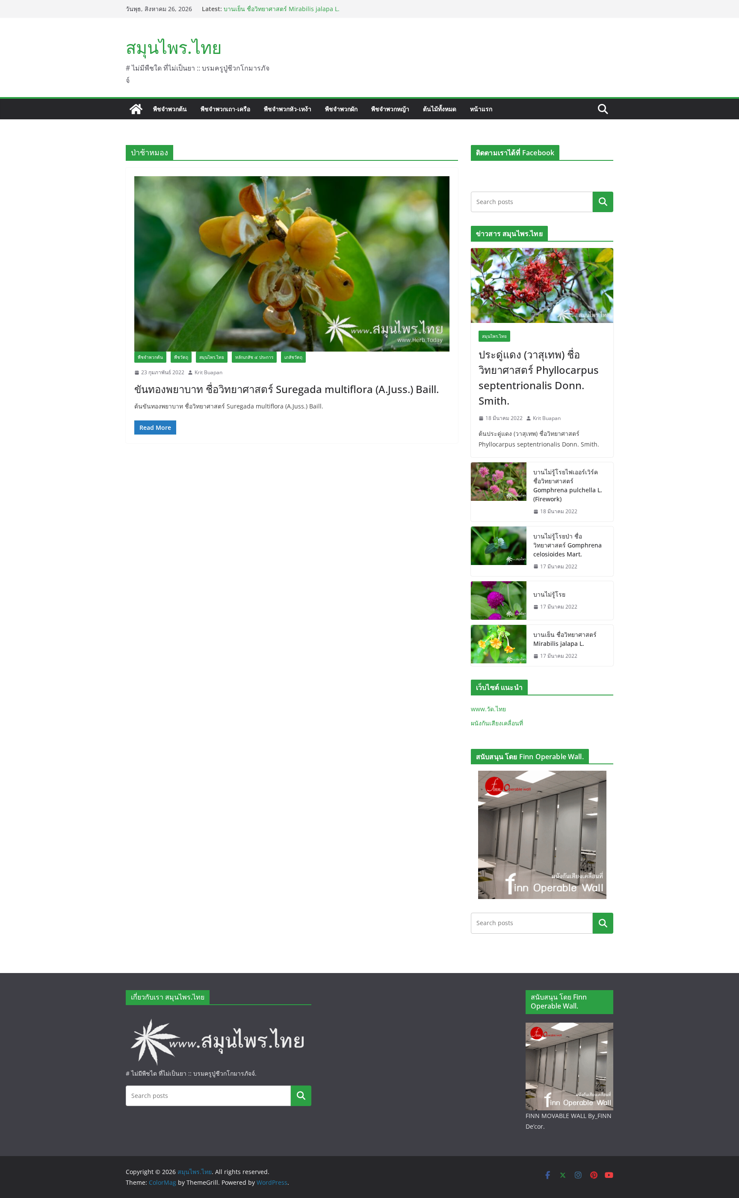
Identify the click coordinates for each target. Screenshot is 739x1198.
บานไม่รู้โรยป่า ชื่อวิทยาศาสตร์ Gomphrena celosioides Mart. (567, 545)
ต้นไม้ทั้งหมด (439, 109)
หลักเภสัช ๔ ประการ (254, 357)
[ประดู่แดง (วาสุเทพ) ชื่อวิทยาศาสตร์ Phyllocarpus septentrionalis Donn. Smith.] (542, 285)
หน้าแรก (481, 109)
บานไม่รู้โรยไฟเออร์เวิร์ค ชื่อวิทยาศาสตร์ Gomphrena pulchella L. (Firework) (567, 485)
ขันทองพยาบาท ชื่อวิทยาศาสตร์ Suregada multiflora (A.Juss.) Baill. (286, 389)
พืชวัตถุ (181, 357)
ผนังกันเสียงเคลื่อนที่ (497, 723)
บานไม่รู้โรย (240, 9)
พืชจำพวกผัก (341, 109)
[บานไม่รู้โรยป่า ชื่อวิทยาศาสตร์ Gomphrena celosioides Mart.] (498, 552)
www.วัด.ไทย (488, 709)
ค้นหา (603, 202)
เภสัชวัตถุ (293, 357)
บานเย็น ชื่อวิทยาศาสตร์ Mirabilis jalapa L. (565, 639)
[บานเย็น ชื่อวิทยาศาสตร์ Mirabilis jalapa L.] (498, 645)
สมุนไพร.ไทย (174, 47)
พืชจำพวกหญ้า (390, 109)
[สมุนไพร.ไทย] (136, 109)
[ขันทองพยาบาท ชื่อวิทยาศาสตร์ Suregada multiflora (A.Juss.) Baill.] (291, 264)
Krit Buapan (208, 372)
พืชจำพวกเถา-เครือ (225, 109)
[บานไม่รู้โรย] (498, 600)
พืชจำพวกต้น (170, 109)
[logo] (218, 1019)
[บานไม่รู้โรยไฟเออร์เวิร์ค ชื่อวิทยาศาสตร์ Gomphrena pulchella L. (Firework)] (498, 491)
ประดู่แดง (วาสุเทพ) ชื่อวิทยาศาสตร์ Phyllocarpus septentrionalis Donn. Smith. (539, 377)
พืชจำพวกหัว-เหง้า (287, 109)
